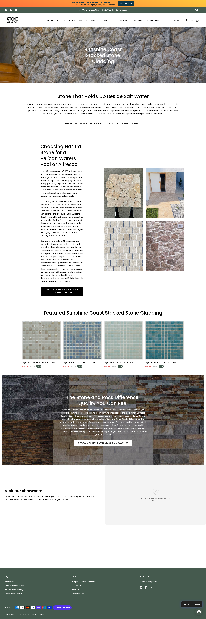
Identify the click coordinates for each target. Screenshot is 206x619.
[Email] (16, 10)
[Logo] (12, 20)
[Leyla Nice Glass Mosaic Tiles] (123, 340)
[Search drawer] (186, 20)
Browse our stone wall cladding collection (103, 443)
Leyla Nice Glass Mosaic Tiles (119, 362)
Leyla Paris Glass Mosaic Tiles (160, 362)
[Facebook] (11, 10)
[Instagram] (5, 10)
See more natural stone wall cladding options (62, 291)
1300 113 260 (108, 10)
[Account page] (192, 20)
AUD (196, 10)
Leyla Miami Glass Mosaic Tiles (79, 362)
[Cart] (197, 20)
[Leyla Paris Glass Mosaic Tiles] (164, 340)
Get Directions (126, 3)
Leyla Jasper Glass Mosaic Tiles (38, 362)
